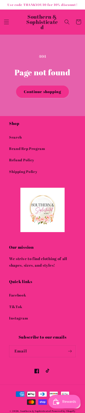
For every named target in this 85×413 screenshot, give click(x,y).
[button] (6, 22)
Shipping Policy (23, 171)
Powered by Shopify (63, 411)
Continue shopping (42, 91)
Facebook (17, 295)
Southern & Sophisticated (35, 411)
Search (15, 137)
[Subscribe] (70, 351)
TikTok (15, 306)
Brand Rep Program (27, 148)
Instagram (18, 318)
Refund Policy (21, 159)
